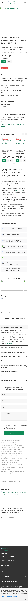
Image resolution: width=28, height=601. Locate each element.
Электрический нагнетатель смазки (7, 151)
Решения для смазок (14, 481)
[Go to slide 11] (12, 517)
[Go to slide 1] (1, 517)
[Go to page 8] (9, 312)
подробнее (19, 190)
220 (3, 61)
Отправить (14, 433)
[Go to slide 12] (13, 517)
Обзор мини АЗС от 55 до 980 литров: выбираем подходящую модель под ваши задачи (12, 510)
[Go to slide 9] (10, 517)
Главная (3, 481)
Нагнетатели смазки (7, 483)
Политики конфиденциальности (10, 596)
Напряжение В (5, 58)
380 (9, 61)
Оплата (9, 343)
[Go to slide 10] (11, 517)
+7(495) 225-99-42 (7, 556)
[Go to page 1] (1, 312)
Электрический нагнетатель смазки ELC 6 (20, 151)
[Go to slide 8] (9, 517)
